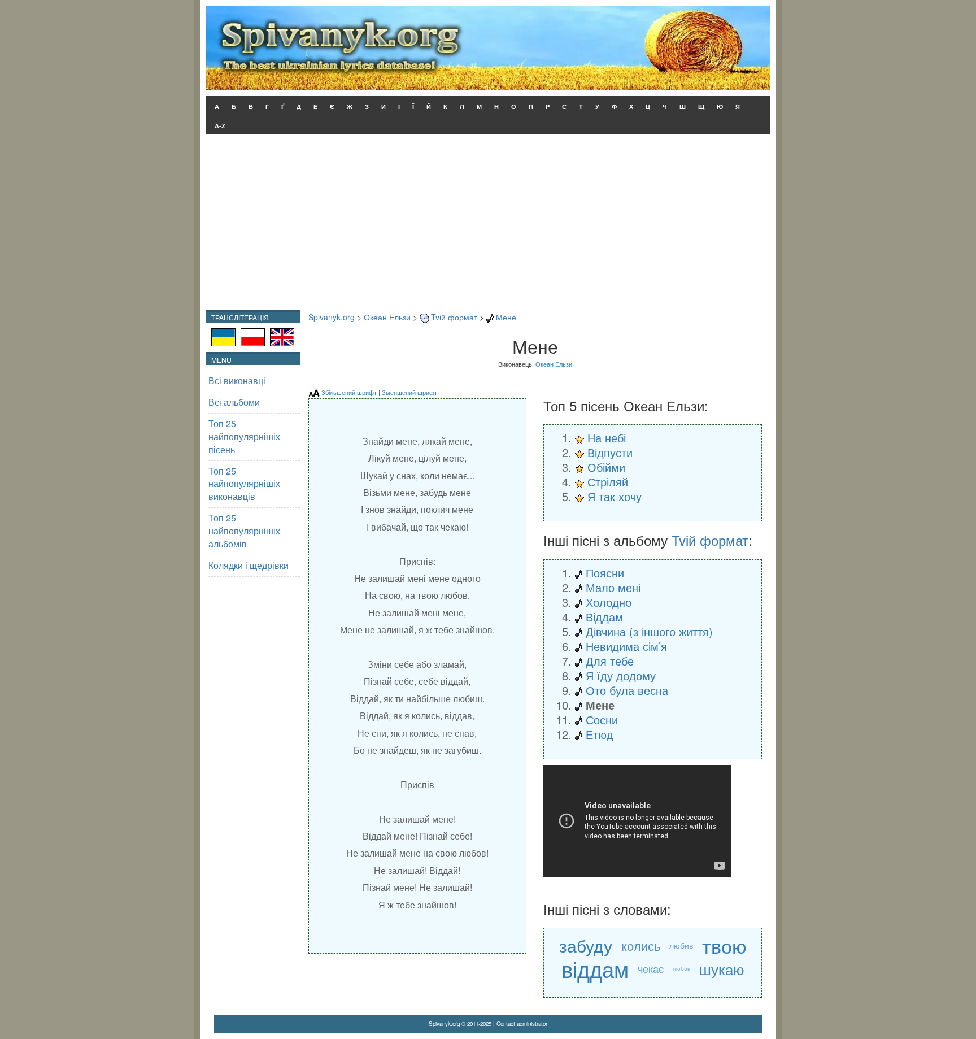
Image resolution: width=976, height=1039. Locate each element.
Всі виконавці (236, 380)
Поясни (605, 572)
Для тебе (610, 661)
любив (681, 945)
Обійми (606, 467)
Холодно (608, 602)
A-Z (220, 126)
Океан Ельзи (387, 317)
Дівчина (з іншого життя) (649, 631)
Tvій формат (454, 317)
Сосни (602, 719)
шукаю (721, 968)
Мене (506, 317)
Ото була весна (627, 690)
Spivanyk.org (331, 317)
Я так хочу (614, 496)
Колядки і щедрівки (248, 565)
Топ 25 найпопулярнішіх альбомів (244, 530)
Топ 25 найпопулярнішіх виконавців (244, 483)
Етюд (599, 734)
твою (724, 945)
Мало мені (613, 587)
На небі (606, 437)
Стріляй (607, 481)
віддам (595, 968)
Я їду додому (621, 675)
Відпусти (610, 452)
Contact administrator (521, 1024)
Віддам (604, 616)
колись (640, 945)
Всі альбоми (234, 401)
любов (681, 968)
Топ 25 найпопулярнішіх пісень (244, 436)
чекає (651, 968)
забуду (585, 945)
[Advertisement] (488, 225)
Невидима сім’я (626, 646)
